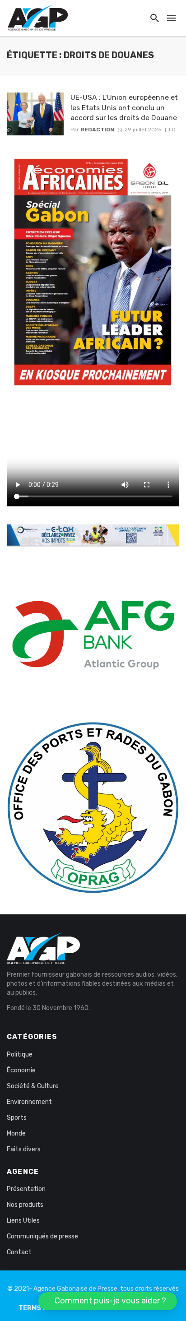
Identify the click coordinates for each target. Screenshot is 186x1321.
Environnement (29, 1102)
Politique (20, 1054)
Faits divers (24, 1149)
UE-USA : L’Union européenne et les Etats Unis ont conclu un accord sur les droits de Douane (124, 107)
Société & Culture (33, 1086)
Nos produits (25, 1205)
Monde (16, 1133)
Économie (21, 1070)
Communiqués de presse (42, 1236)
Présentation (26, 1189)
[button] (107, 1301)
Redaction (97, 129)
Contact (19, 1252)
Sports (17, 1118)
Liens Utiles (23, 1220)
